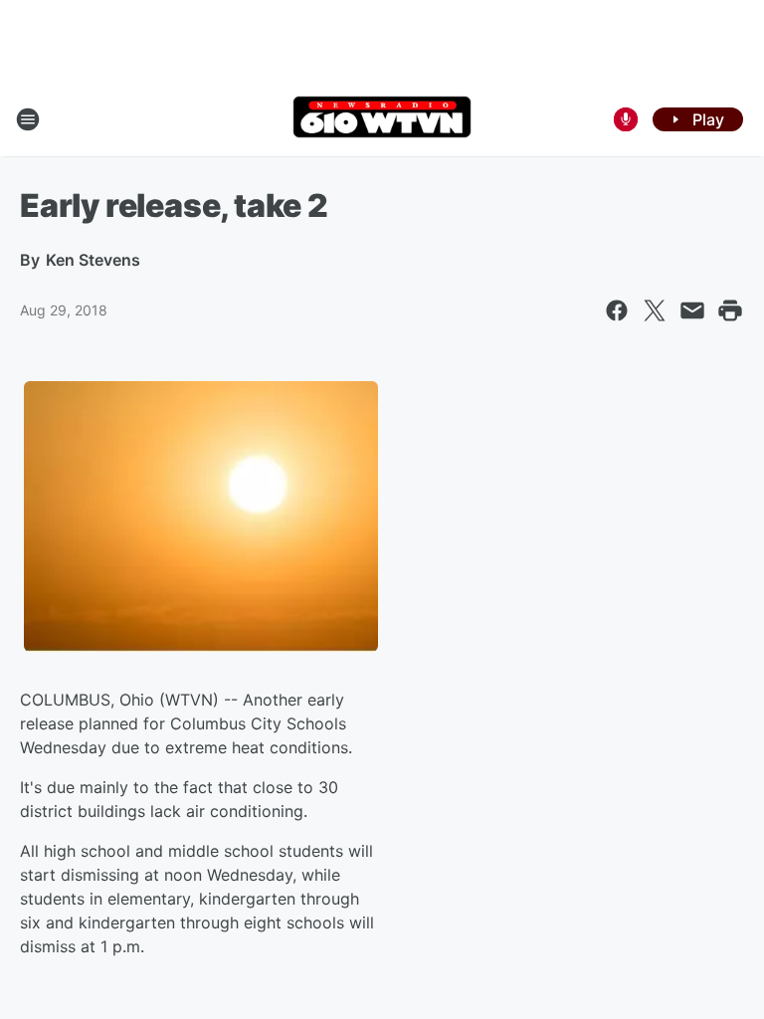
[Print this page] (730, 310)
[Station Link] (382, 119)
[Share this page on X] (654, 310)
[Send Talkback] (626, 119)
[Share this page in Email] (692, 310)
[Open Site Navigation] (28, 119)
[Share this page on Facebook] (617, 310)
